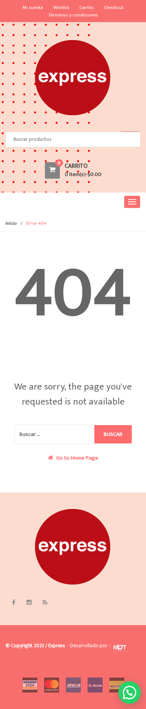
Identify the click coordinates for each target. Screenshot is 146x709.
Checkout (114, 7)
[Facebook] (13, 603)
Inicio (11, 223)
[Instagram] (29, 603)
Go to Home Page (76, 458)
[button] (129, 692)
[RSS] (45, 603)
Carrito (86, 7)
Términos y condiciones (73, 15)
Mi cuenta (32, 7)
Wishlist (61, 7)
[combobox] (73, 139)
